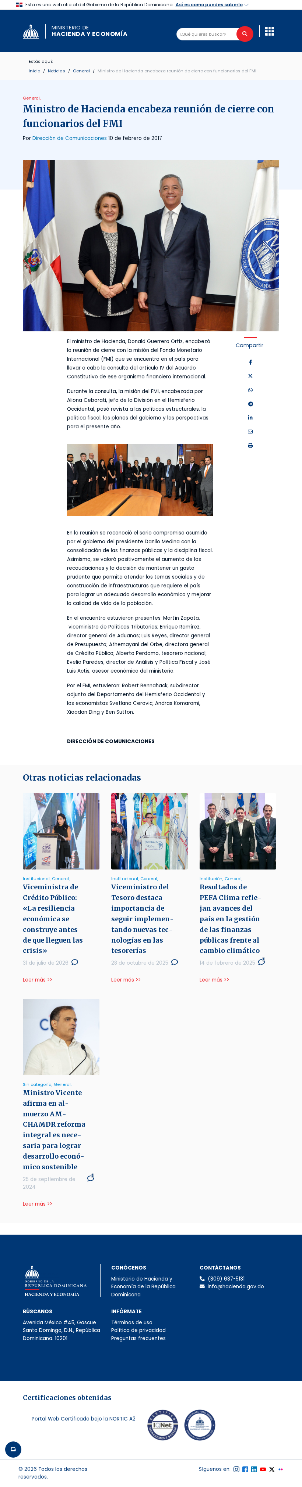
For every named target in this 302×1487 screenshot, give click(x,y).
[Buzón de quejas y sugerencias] (13, 1449)
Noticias (56, 71)
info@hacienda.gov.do (236, 1286)
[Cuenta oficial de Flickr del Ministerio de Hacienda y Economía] (281, 1469)
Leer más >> (37, 979)
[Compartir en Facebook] (250, 363)
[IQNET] (162, 1426)
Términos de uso (131, 1322)
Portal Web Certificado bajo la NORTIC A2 (84, 1418)
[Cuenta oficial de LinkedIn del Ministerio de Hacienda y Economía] (254, 1469)
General (81, 71)
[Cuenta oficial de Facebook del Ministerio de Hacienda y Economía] (245, 1469)
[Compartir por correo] (250, 432)
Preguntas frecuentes (138, 1338)
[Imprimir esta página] (250, 446)
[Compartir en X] (250, 376)
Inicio (34, 71)
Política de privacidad (138, 1330)
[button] (269, 31)
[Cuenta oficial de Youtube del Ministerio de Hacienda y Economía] (263, 1469)
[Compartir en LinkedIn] (250, 418)
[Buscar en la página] (244, 34)
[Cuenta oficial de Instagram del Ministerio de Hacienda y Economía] (236, 1469)
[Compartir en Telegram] (250, 404)
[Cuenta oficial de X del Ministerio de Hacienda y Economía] (272, 1469)
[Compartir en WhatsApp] (250, 390)
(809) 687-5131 (226, 1278)
